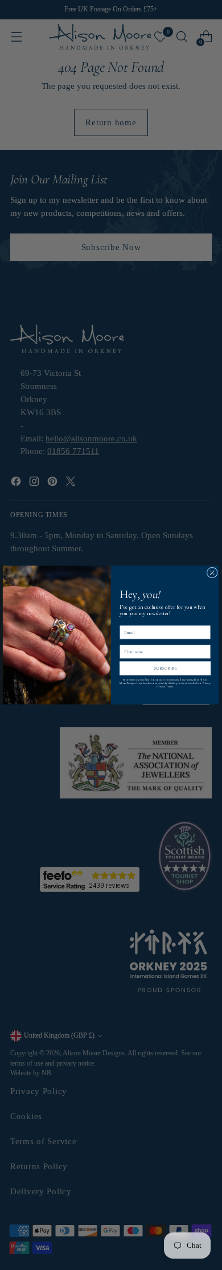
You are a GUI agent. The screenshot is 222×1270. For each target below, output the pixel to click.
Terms (169, 686)
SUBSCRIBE (165, 668)
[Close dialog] (212, 572)
